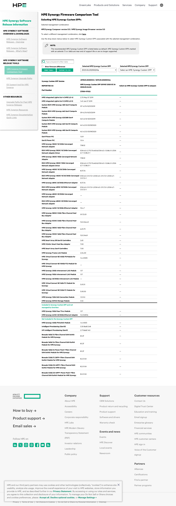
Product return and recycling (114, 406)
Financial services (143, 428)
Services (127, 5)
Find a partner (141, 480)
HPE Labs (69, 422)
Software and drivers (110, 417)
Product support (27, 418)
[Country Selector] (161, 5)
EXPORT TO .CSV (65, 70)
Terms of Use (27, 502)
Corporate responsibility (76, 417)
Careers (68, 411)
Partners (139, 463)
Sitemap (102, 502)
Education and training (145, 411)
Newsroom (105, 453)
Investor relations (73, 443)
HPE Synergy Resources (17, 109)
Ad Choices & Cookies (45, 502)
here (84, 34)
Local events (106, 448)
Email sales (22, 426)
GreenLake (85, 5)
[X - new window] (20, 445)
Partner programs (143, 485)
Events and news (110, 431)
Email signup (140, 417)
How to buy (22, 410)
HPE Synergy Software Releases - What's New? (16, 49)
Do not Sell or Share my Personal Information (77, 502)
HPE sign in (139, 444)
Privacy (16, 502)
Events (103, 437)
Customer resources (147, 395)
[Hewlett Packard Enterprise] (19, 5)
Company (140, 5)
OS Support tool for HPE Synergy (17, 86)
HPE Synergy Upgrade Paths (19, 78)
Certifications (141, 474)
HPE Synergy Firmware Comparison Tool (17, 70)
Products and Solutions (106, 5)
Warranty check (107, 422)
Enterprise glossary (143, 422)
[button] (119, 485)
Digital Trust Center (143, 406)
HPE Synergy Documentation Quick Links (19, 116)
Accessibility (71, 406)
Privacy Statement (62, 491)
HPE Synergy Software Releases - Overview (16, 40)
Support (152, 5)
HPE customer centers (145, 439)
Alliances (138, 469)
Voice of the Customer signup (145, 452)
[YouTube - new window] (43, 445)
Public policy (71, 454)
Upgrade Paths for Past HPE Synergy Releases (19, 103)
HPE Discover (106, 442)
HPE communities (143, 433)
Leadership (70, 448)
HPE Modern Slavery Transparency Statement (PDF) (77, 433)
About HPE (70, 401)
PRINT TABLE (48, 70)
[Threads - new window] (32, 445)
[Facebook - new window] (37, 445)
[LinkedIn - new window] (15, 445)
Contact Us (139, 401)
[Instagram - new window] (26, 445)
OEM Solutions (107, 401)
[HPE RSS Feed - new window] (48, 445)
